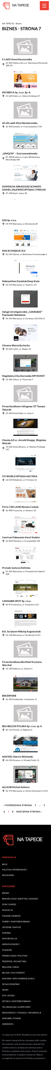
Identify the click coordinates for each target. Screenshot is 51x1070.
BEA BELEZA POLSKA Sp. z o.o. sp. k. (22, 726)
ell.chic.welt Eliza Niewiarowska (19, 122)
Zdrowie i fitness (11, 1018)
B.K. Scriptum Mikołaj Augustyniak (21, 631)
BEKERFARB (9, 695)
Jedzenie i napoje (11, 927)
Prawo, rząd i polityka (14, 955)
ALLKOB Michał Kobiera (15, 787)
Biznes (5, 893)
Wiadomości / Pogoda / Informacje (21, 1012)
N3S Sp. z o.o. (9, 220)
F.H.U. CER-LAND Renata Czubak (20, 506)
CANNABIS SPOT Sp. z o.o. (16, 601)
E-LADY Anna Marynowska (17, 59)
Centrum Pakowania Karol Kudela (21, 537)
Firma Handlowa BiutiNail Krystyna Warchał (22, 663)
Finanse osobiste (11, 916)
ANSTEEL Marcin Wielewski (17, 756)
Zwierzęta (7, 1024)
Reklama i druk (10, 967)
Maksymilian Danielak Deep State (21, 281)
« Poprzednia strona (18, 805)
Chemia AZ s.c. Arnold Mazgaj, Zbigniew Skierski (24, 442)
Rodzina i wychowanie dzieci (18, 978)
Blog (4, 864)
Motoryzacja (9, 938)
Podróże (7, 950)
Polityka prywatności (14, 869)
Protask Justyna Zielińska (16, 567)
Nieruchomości (11, 944)
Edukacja (7, 910)
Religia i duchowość (13, 972)
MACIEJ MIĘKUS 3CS (13, 250)
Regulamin (8, 875)
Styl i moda (8, 995)
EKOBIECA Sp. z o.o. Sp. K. (16, 92)
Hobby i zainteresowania (16, 921)
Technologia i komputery (16, 1007)
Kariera (6, 933)
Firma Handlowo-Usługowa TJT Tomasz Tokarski (23, 408)
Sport (5, 990)
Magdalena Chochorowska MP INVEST (23, 375)
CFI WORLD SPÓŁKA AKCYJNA (19, 476)
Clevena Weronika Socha (16, 345)
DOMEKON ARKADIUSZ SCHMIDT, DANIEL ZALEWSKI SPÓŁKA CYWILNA (24, 188)
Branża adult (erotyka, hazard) (20, 898)
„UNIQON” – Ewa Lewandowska (19, 153)
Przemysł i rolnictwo (14, 961)
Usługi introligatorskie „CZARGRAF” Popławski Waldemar (22, 313)
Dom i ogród (9, 904)
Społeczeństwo (11, 984)
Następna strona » (29, 811)
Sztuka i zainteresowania (16, 1001)
